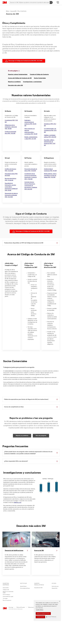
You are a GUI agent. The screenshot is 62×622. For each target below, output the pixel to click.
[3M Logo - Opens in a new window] (4, 2)
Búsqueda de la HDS (38, 587)
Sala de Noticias (23, 586)
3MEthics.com (17, 502)
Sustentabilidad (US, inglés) (8, 596)
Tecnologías (5, 598)
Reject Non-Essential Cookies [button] (43, 613)
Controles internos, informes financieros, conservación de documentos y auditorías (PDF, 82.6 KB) (30, 186)
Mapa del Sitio (54, 588)
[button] (51, 617)
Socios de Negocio (6, 594)
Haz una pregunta (41, 435)
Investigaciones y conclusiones (32, 81)
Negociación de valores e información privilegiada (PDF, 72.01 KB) (11, 195)
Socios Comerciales (40, 78)
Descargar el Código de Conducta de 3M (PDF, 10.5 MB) (25, 60)
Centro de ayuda (55, 586)
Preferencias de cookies (32, 607)
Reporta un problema (14, 81)
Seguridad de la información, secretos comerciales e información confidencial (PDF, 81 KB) (11, 187)
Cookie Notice (39, 609)
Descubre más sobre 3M (15, 85)
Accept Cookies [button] (40, 616)
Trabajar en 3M (6, 589)
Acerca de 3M (5, 587)
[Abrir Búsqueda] (58, 3)
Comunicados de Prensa (25, 588)
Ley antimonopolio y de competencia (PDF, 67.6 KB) (50, 130)
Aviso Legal (11, 607)
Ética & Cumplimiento (7, 600)
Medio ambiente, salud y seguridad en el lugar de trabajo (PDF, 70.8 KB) (50, 175)
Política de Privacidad (21, 607)
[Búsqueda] (51, 2)
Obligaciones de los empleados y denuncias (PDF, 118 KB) (11, 127)
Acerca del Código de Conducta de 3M (20, 78)
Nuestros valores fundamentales (17, 74)
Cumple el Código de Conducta (39, 74)
